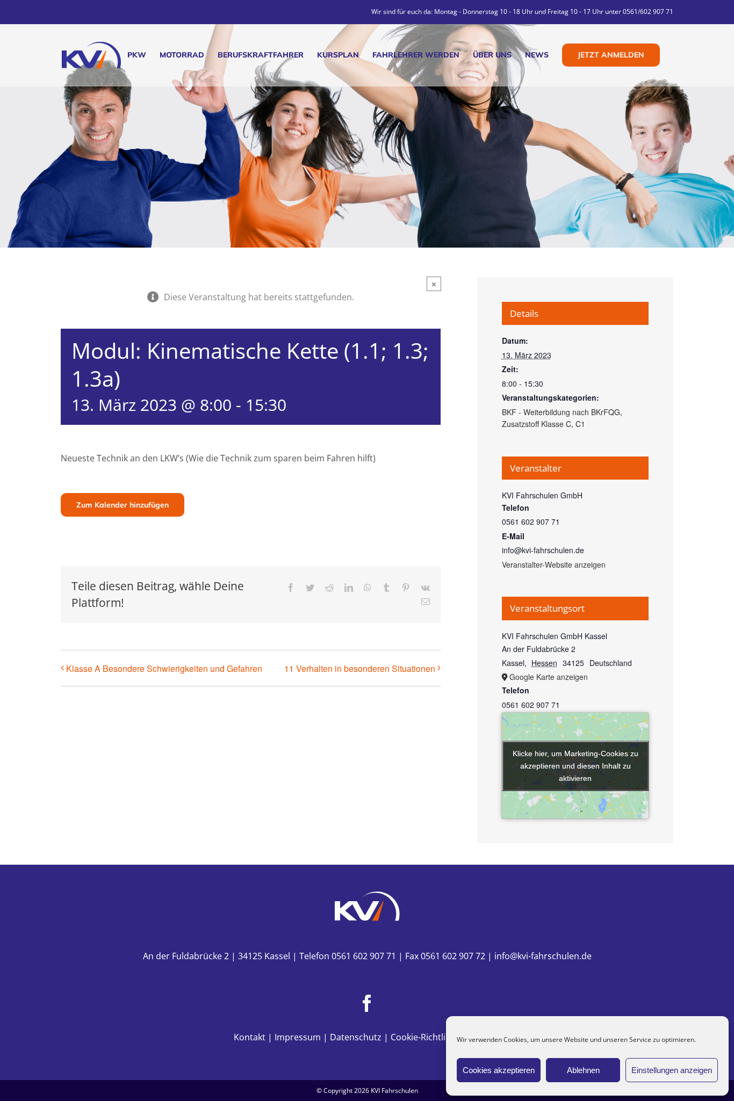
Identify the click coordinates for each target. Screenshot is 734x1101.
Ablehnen (583, 1070)
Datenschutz (356, 1037)
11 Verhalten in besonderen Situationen (359, 668)
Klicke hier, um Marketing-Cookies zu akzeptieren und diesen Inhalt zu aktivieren (575, 765)
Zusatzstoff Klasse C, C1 (543, 423)
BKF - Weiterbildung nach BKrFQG (561, 412)
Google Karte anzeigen (548, 676)
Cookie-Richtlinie (424, 1037)
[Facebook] (367, 1003)
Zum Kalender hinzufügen (122, 505)
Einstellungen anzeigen (671, 1070)
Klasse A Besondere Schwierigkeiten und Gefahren (164, 668)
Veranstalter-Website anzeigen (554, 564)
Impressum (298, 1037)
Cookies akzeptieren (499, 1070)
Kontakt (249, 1037)
